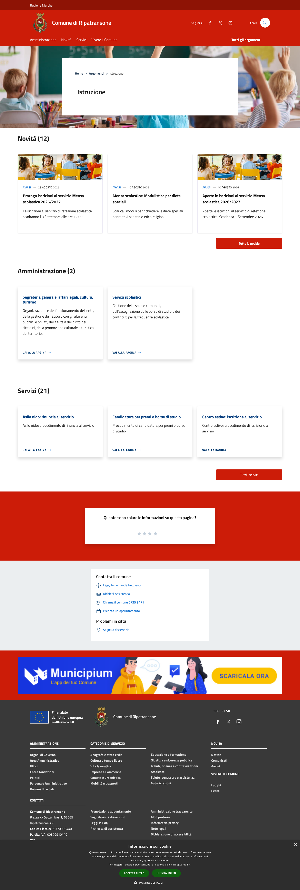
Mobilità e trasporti (104, 783)
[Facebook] (208, 22)
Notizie (216, 754)
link (189, 864)
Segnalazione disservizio (107, 817)
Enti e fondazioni (42, 771)
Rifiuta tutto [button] (166, 873)
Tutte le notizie (249, 243)
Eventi (215, 790)
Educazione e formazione (168, 754)
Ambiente (157, 771)
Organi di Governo (43, 754)
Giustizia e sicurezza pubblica (171, 760)
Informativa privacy (165, 822)
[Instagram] (229, 22)
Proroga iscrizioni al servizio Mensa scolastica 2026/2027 (53, 199)
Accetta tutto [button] (134, 873)
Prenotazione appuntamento (110, 811)
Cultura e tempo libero (106, 760)
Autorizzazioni (161, 783)
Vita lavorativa (100, 766)
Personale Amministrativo (48, 783)
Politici (35, 777)
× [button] (295, 844)
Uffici (34, 766)
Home (79, 73)
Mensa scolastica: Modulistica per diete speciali (147, 199)
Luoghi (216, 785)
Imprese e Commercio (105, 771)
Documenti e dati (42, 789)
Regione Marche (41, 5)
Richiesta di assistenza (106, 828)
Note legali (158, 828)
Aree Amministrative (44, 760)
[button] (150, 882)
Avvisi (27, 187)
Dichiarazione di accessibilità (171, 834)
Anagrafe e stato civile (106, 754)
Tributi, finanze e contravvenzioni (174, 765)
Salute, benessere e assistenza (172, 777)
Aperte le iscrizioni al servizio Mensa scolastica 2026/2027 (233, 199)
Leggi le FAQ (99, 822)
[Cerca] (265, 23)
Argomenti (96, 73)
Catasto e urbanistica (105, 777)
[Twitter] (218, 22)
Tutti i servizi (249, 474)
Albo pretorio (160, 817)
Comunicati (219, 760)
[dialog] (150, 865)
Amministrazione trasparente (171, 811)
